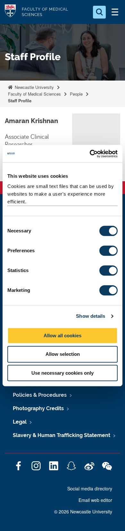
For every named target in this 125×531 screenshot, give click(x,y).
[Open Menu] (114, 12)
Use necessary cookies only (62, 373)
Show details (90, 316)
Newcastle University (33, 87)
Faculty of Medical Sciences (34, 94)
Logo (10, 12)
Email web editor (95, 500)
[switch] (108, 251)
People (76, 94)
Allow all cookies (62, 335)
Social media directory (89, 488)
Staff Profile (19, 101)
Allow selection (63, 354)
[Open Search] (99, 12)
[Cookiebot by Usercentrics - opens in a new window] (90, 154)
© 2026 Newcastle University (83, 511)
